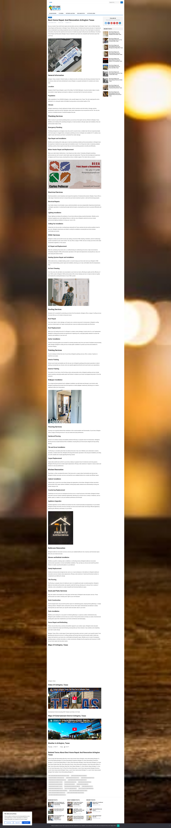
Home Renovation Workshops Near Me (72, 786)
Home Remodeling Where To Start (55, 782)
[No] (169, 825)
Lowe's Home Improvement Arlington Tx (57, 792)
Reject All (18, 822)
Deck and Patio (81, 13)
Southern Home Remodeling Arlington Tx (57, 794)
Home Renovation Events (69, 784)
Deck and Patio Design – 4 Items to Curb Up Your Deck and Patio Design (78, 817)
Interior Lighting (70, 13)
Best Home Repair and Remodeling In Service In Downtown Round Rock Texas (115, 86)
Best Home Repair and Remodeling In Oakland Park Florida (59, 803)
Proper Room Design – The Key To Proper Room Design (78, 803)
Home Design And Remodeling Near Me (78, 775)
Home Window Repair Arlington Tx (55, 788)
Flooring (61, 13)
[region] (17, 818)
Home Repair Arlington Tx (87, 786)
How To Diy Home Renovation (70, 788)
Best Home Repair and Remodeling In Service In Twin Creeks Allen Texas (115, 73)
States (50, 17)
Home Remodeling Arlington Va (87, 777)
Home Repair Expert (52, 22)
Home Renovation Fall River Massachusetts (59, 810)
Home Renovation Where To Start (55, 786)
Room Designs (52, 13)
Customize (8, 822)
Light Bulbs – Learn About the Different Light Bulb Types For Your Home (78, 811)
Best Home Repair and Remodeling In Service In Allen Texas (115, 80)
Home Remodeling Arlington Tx (72, 777)
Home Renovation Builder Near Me (55, 784)
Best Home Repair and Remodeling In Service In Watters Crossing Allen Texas (115, 60)
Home (50, 2)
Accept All (26, 822)
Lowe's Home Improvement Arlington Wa (75, 792)
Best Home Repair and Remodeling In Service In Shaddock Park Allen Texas (115, 33)
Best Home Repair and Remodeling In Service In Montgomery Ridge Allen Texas (116, 46)
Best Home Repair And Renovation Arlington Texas (59, 775)
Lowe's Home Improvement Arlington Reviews (58, 790)
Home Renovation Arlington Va (84, 782)
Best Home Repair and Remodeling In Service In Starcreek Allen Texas (114, 66)
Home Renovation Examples (82, 784)
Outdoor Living (91, 13)
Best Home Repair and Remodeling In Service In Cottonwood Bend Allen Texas (115, 53)
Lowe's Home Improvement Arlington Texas (78, 790)
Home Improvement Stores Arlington (56, 777)
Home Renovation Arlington (70, 782)
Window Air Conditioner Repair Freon (98, 803)
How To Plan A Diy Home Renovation (86, 788)
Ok (118, 825)
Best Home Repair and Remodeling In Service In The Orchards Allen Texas (115, 40)
